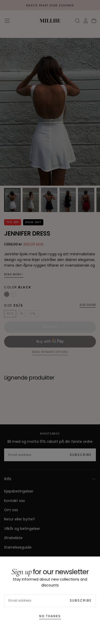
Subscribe (81, 600)
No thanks (50, 616)
